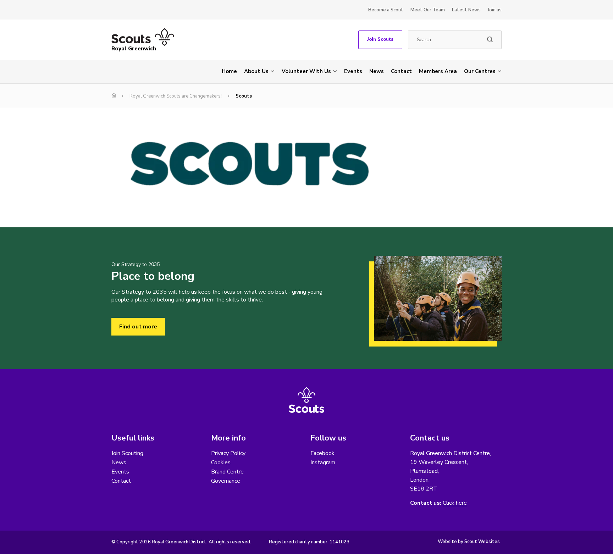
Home (229, 71)
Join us (495, 10)
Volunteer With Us (306, 71)
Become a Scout (385, 10)
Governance (225, 481)
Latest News (466, 10)
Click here (455, 503)
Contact (401, 71)
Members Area (438, 71)
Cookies (221, 462)
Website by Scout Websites (469, 541)
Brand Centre (227, 472)
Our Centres (480, 71)
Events (353, 71)
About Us (256, 71)
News (376, 71)
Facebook (322, 453)
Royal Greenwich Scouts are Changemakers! (175, 96)
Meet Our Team (427, 10)
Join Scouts (380, 39)
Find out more (138, 327)
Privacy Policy (228, 453)
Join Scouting (127, 453)
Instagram (322, 462)
